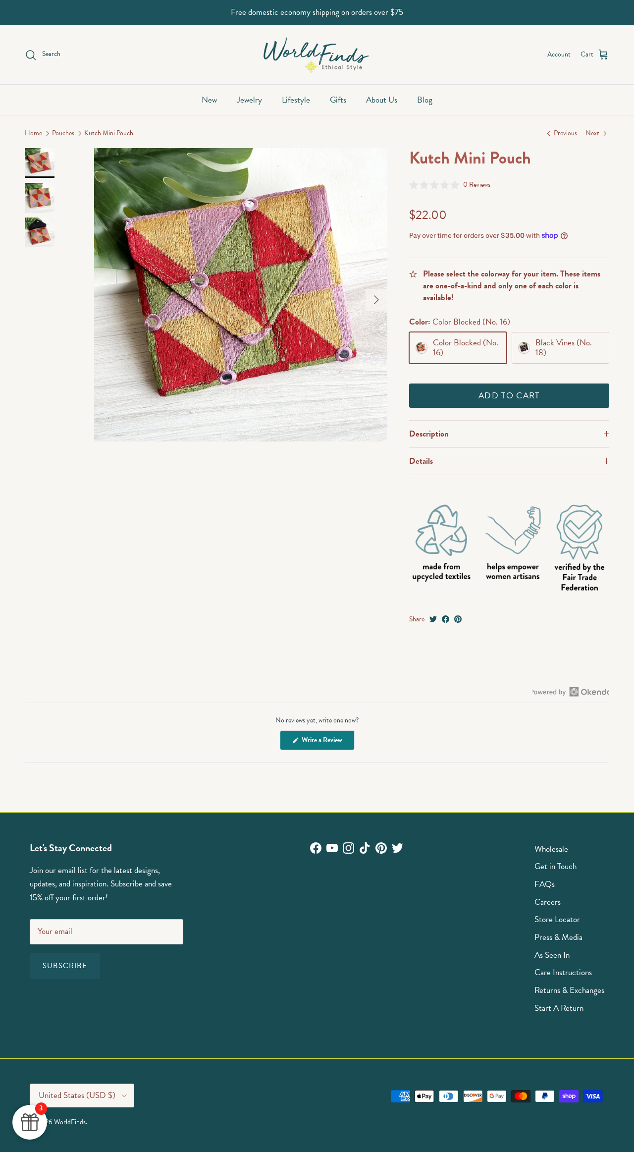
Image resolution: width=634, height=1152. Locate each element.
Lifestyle (296, 100)
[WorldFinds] (317, 54)
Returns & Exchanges (569, 990)
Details (421, 461)
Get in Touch (555, 866)
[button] (450, 184)
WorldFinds (70, 1122)
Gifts (338, 100)
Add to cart (509, 395)
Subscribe (65, 965)
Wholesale (551, 849)
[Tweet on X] (433, 619)
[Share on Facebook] (445, 619)
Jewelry (249, 100)
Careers (547, 902)
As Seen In (552, 955)
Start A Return (558, 1008)
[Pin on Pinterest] (458, 619)
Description (429, 434)
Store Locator (557, 919)
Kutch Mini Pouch (108, 133)
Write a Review (327, 742)
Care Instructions (563, 972)
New (209, 100)
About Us (381, 100)
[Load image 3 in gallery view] (240, 294)
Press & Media (558, 937)
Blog (424, 100)
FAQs (544, 884)
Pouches (63, 133)
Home (33, 133)
